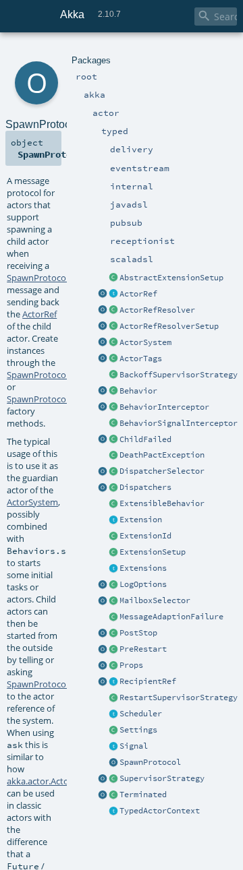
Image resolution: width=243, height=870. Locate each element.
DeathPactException (162, 455)
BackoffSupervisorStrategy (178, 374)
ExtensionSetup (152, 552)
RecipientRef (147, 681)
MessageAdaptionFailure (171, 616)
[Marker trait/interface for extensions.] (113, 520)
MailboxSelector (154, 600)
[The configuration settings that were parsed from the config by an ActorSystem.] (113, 730)
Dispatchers (145, 487)
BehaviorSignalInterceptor (178, 423)
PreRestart (143, 649)
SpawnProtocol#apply (51, 375)
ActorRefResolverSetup (169, 326)
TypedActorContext (159, 810)
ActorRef (138, 294)
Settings (138, 730)
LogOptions (143, 584)
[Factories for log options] (102, 585)
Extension (140, 519)
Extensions (143, 568)
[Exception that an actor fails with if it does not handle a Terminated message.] (113, 455)
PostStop (138, 633)
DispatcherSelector (162, 471)
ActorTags (140, 358)
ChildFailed (145, 439)
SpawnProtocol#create (53, 399)
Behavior (138, 391)
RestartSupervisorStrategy (178, 697)
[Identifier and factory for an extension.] (113, 536)
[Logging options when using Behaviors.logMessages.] (113, 585)
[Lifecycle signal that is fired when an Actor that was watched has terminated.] (113, 795)
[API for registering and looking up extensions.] (113, 568)
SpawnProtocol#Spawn (54, 278)
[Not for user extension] (113, 375)
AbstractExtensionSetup (171, 277)
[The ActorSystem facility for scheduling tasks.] (113, 714)
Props (131, 665)
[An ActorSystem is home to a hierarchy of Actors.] (113, 343)
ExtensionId (145, 535)
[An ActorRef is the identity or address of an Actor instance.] (113, 294)
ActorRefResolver (157, 310)
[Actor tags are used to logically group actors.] (113, 359)
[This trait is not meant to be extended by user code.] (113, 811)
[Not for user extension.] (113, 471)
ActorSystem (145, 342)
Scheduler (140, 713)
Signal (133, 746)
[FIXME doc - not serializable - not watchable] (113, 682)
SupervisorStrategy (162, 778)
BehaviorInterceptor (164, 407)
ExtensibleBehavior (162, 503)
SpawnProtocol (150, 762)
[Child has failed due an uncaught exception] (113, 440)
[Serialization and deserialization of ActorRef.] (113, 310)
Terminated (143, 794)
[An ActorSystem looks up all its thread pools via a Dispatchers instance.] (113, 488)
